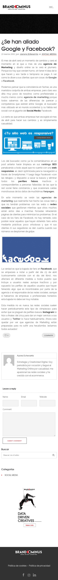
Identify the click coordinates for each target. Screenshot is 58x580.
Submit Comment (15, 441)
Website (43, 397)
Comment (7, 409)
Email (23, 397)
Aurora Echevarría (29, 54)
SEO (54, 164)
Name (5, 397)
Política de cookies (17, 565)
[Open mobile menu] (52, 7)
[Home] (16, 7)
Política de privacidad (39, 565)
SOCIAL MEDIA (11, 475)
